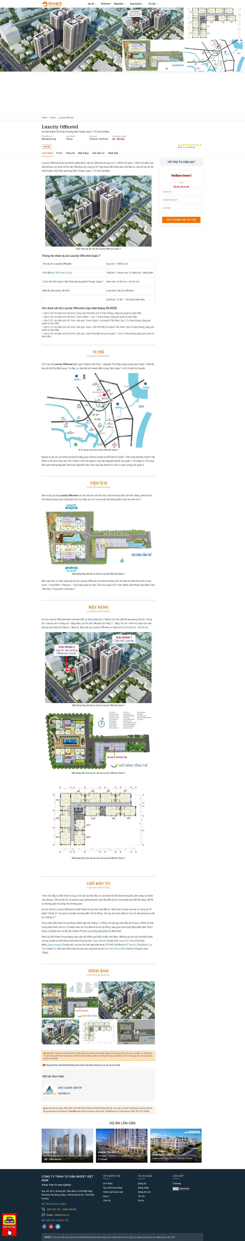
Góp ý (106, 1196)
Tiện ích (70, 153)
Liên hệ (106, 1200)
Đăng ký (142, 1183)
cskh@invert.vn (61, 1215)
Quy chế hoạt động (112, 1187)
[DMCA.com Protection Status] (181, 1189)
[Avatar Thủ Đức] (121, 1146)
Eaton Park (50, 1152)
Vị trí (59, 153)
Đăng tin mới (144, 1192)
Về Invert (106, 3)
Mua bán (119, 3)
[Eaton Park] (67, 1146)
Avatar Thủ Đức (107, 1152)
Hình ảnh (113, 153)
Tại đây (72, 1111)
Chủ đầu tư (98, 153)
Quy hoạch (136, 3)
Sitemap (177, 1183)
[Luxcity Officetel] (61, 39)
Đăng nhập (143, 1187)
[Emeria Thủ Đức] (176, 1146)
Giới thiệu (47, 153)
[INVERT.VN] (52, 4)
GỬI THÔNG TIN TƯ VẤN (181, 219)
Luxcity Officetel (63, 263)
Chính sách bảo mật (113, 1192)
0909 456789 (69, 1209)
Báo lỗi (47, 147)
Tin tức (152, 3)
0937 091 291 (54, 1209)
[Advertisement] (122, 93)
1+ (136, 1032)
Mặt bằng (83, 153)
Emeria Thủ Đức (161, 1154)
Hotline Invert (181, 175)
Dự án (91, 3)
